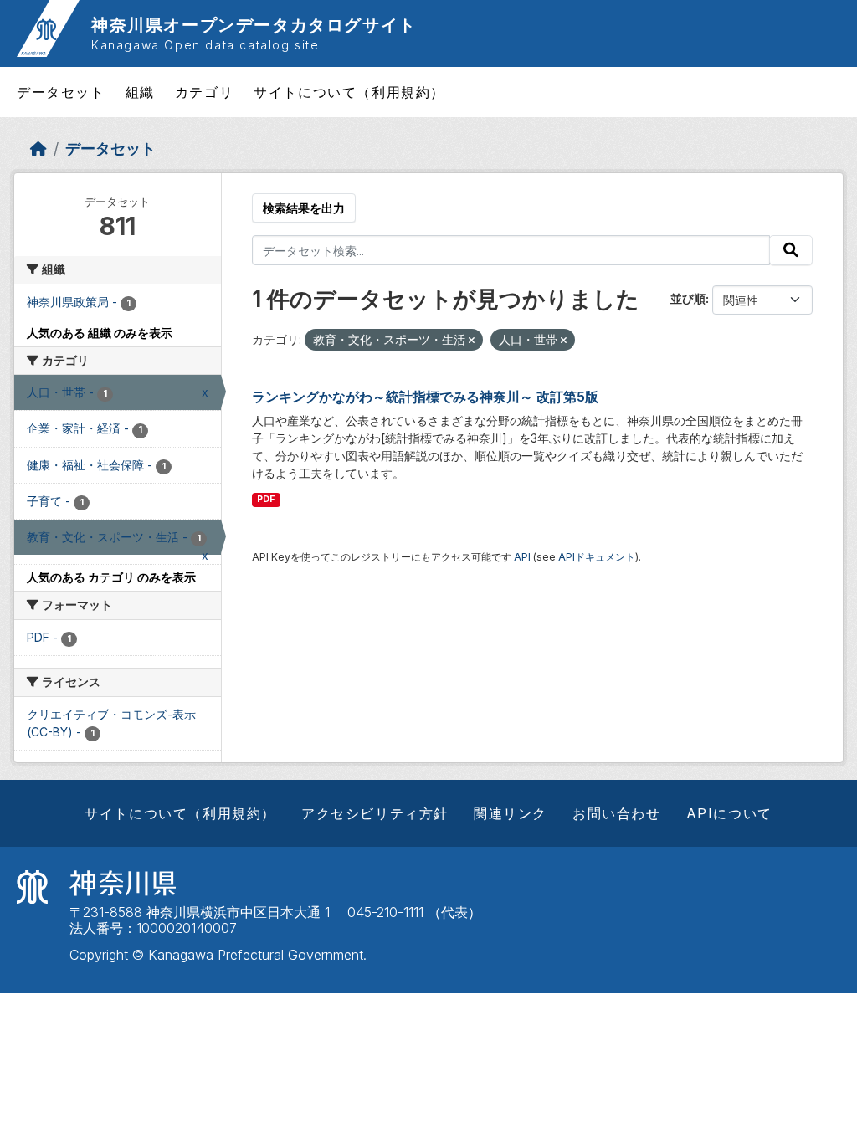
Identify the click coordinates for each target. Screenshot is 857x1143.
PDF (266, 499)
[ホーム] (38, 148)
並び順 (688, 298)
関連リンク (510, 813)
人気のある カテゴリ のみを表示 (111, 577)
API (522, 557)
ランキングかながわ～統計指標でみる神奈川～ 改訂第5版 (425, 396)
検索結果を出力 (304, 208)
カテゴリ (204, 92)
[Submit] (791, 250)
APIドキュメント (596, 557)
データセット (61, 92)
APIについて (729, 813)
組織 (140, 92)
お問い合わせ (616, 813)
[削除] (472, 340)
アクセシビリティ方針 (375, 813)
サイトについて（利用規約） (349, 92)
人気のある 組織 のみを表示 (99, 332)
